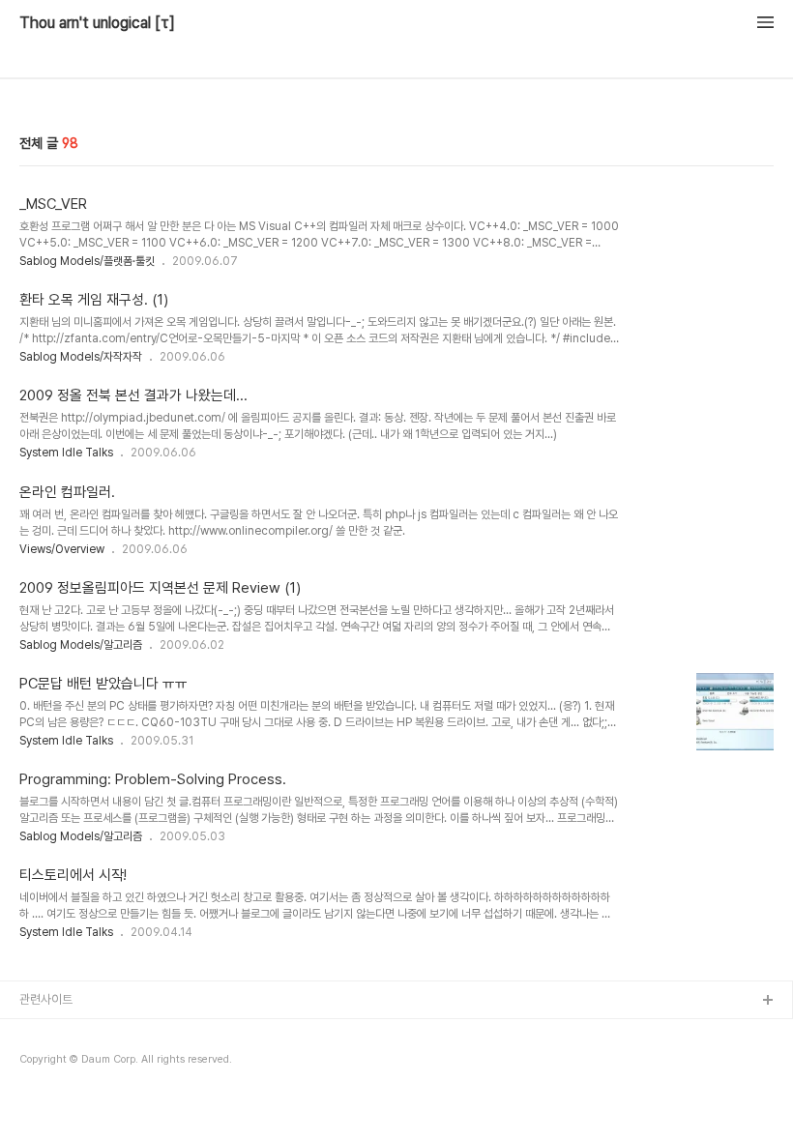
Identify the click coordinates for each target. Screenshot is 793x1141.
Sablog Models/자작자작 (80, 357)
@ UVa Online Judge (78, 1094)
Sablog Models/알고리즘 (80, 645)
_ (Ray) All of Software (82, 1032)
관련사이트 (46, 999)
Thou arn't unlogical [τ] (97, 23)
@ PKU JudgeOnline (77, 1063)
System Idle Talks (66, 452)
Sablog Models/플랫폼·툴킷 (87, 261)
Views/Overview (61, 549)
